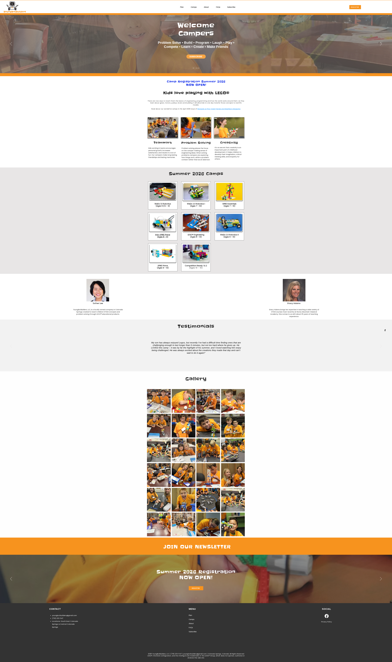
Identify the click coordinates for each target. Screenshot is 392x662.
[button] (179, 7)
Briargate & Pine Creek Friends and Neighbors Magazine (219, 109)
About (191, 623)
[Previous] (11, 44)
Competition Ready (194, 265)
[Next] (381, 44)
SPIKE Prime (163, 265)
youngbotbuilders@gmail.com (64, 615)
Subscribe (193, 631)
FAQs (191, 627)
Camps (191, 619)
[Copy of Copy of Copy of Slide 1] (198, 358)
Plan (190, 615)
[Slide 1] (193, 358)
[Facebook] (385, 330)
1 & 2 (205, 265)
